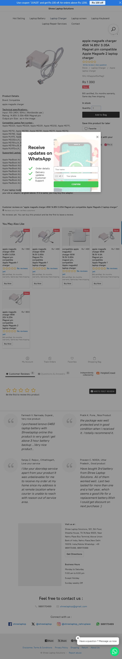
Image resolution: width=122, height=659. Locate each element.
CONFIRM (76, 184)
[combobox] (59, 176)
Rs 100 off (97, 2)
